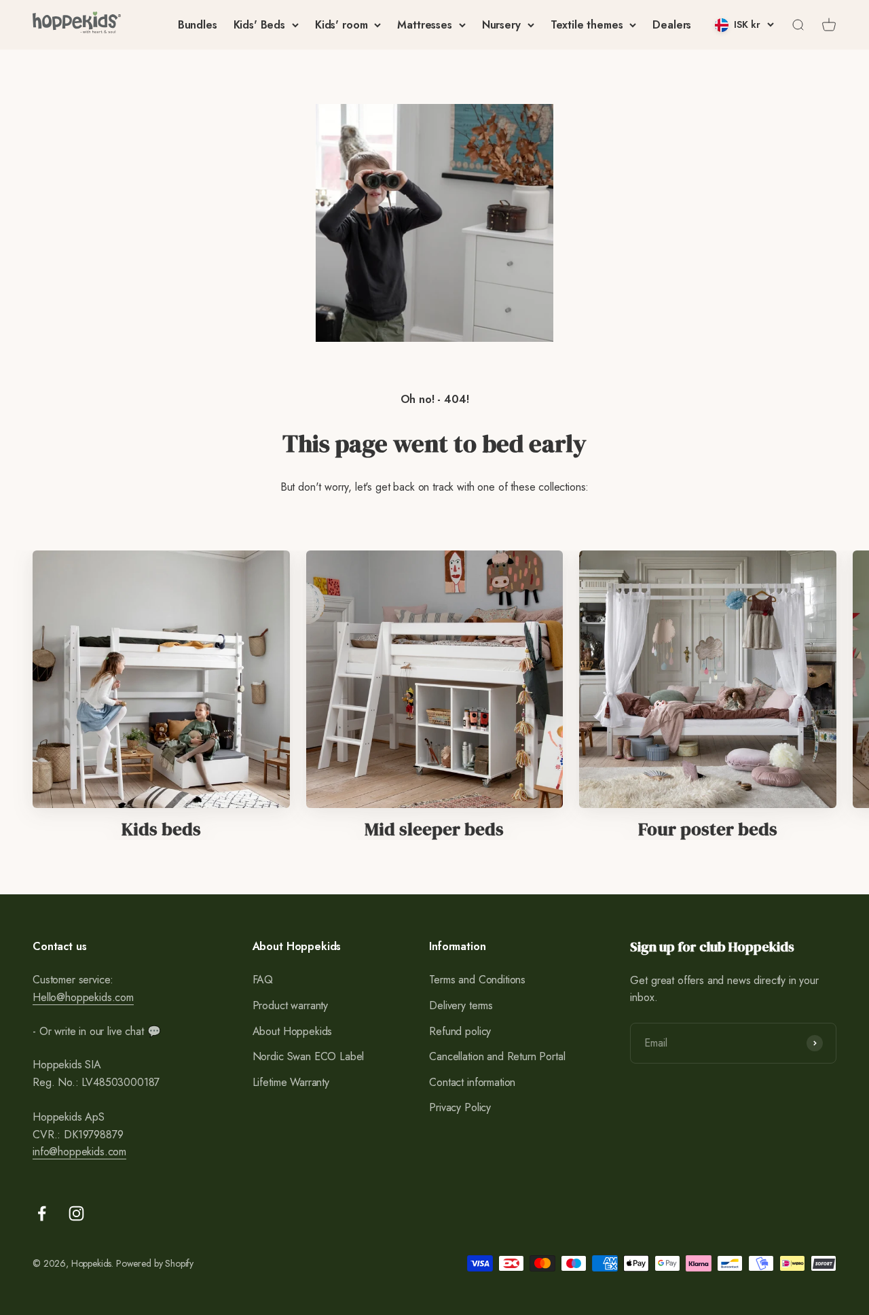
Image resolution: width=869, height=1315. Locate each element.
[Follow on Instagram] (76, 1213)
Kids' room (341, 25)
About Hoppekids (293, 1031)
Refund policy (460, 1031)
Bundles (197, 25)
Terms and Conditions (477, 979)
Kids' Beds (259, 25)
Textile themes (587, 25)
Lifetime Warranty (291, 1082)
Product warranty (290, 1005)
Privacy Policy (460, 1107)
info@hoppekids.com (79, 1151)
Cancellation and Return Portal (497, 1056)
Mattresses (424, 25)
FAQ (263, 979)
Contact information (472, 1082)
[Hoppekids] (77, 25)
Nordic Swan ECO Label (309, 1056)
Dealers (671, 25)
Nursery (501, 25)
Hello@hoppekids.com (83, 997)
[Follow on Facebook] (42, 1213)
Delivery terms (461, 1005)
